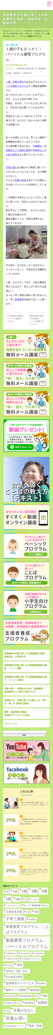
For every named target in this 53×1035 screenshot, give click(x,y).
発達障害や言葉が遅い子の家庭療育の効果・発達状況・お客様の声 (25, 19)
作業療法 (37, 146)
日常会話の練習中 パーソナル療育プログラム (16, 318)
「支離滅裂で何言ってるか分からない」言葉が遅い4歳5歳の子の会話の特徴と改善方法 (33, 821)
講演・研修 (35, 1025)
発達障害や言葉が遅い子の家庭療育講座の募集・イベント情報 (25, 667)
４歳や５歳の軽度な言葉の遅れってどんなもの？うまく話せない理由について (34, 805)
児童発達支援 (14, 911)
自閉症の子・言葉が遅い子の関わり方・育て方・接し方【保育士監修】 (25, 702)
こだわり (34, 899)
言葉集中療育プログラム (15, 1026)
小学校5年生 (39, 954)
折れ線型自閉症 (14, 976)
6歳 (17, 899)
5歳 (8, 899)
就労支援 (9, 965)
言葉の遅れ (11, 167)
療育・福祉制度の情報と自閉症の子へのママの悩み (17, 713)
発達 (24, 180)
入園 (28, 912)
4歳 (44, 891)
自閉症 (43, 1002)
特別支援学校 (10, 996)
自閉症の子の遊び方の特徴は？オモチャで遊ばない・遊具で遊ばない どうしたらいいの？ (34, 838)
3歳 (34, 891)
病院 (37, 996)
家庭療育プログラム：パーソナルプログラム (27, 943)
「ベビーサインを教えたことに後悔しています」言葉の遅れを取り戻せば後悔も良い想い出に (34, 855)
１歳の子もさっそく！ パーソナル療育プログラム (26, 54)
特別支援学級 (25, 996)
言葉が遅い (14, 45)
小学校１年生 (12, 959)
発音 (18, 1003)
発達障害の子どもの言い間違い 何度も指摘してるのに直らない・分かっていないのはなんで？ (34, 872)
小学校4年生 (25, 954)
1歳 (7, 45)
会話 (46, 905)
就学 (20, 965)
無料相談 (35, 990)
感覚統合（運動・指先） (17, 971)
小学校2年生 (11, 953)
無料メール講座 (16, 989)
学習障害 (32, 919)
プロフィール (10, 723)
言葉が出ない (24, 1010)
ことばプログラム (12, 906)
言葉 (17, 180)
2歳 (24, 891)
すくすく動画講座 (32, 905)
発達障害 (9, 1003)
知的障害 (28, 1003)
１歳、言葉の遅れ (15, 82)
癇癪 (45, 996)
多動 (36, 912)
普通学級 (42, 983)
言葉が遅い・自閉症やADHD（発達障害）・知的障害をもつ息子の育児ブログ (25, 690)
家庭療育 (19, 299)
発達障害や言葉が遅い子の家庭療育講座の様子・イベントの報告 (25, 678)
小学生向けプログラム (31, 959)
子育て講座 (15, 919)
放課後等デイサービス (20, 983)
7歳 (25, 899)
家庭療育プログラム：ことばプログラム (27, 929)
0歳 (7, 892)
